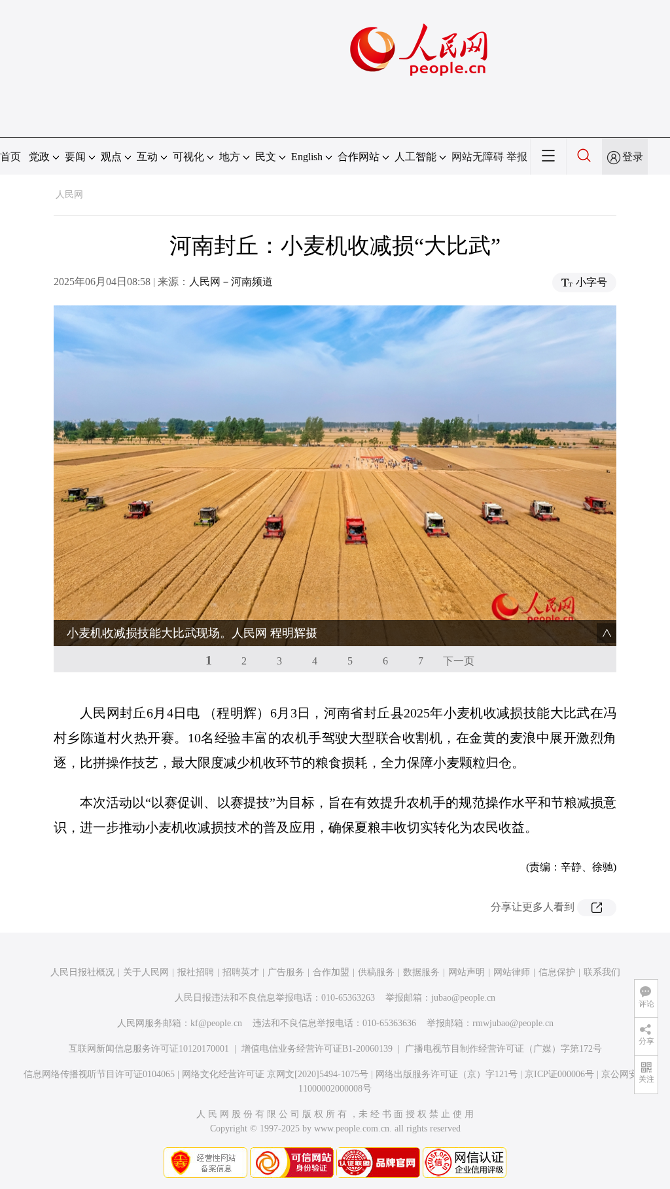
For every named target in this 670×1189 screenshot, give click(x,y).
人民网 (69, 194)
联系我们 (602, 972)
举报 (516, 156)
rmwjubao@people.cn (513, 1023)
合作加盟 (331, 972)
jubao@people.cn (463, 998)
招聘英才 (240, 972)
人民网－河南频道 (231, 281)
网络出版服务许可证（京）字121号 (447, 1074)
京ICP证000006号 (559, 1074)
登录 (632, 156)
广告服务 (286, 972)
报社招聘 (195, 972)
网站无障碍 (477, 156)
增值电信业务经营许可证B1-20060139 (317, 1049)
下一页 (458, 660)
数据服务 (421, 972)
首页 (10, 156)
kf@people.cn (216, 1023)
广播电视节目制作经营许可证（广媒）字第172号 (503, 1049)
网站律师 (511, 972)
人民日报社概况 (82, 972)
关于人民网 (146, 972)
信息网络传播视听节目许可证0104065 (99, 1074)
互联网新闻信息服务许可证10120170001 (149, 1049)
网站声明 (466, 972)
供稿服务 (376, 972)
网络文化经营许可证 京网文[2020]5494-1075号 (275, 1074)
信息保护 (556, 972)
